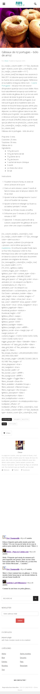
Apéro (4, 654)
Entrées (4, 662)
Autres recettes (25, 654)
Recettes (25, 419)
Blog (3, 658)
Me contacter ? (20, 680)
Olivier (6, 61)
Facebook (26, 470)
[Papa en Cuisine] (20, 4)
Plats (21, 662)
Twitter (16, 470)
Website (6, 470)
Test (3, 670)
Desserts (17, 419)
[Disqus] (20, 504)
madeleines (6, 248)
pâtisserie (12, 424)
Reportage (23, 666)
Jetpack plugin (7, 637)
